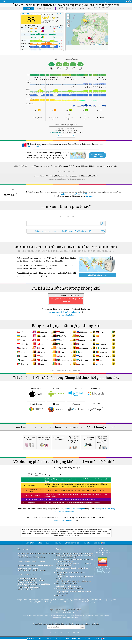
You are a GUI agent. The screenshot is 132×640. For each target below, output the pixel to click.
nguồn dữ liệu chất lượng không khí (29, 579)
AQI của (26, 14)
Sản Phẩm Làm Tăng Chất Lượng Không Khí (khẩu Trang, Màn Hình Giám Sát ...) (34, 585)
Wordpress (76, 404)
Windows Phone (76, 388)
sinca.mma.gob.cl (34, 146)
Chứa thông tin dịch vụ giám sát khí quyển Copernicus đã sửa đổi (74, 577)
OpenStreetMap (98, 44)
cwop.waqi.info (61, 574)
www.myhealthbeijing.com (64, 520)
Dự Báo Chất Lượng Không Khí (27, 582)
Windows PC (96, 388)
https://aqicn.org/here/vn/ (66, 171)
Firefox (56, 404)
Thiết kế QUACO (61, 595)
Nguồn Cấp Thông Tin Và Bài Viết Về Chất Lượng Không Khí (35, 566)
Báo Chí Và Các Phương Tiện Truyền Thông (31, 557)
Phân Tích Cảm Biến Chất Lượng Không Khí (32, 570)
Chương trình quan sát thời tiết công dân (69, 572)
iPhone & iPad (36, 388)
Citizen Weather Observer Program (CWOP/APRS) (65, 609)
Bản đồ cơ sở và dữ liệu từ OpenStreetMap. (69, 588)
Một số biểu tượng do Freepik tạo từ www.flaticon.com (73, 581)
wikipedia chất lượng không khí (72, 509)
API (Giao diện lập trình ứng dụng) (29, 588)
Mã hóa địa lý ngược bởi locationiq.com (68, 586)
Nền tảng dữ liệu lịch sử (25, 589)
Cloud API (96, 403)
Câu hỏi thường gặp (26, 574)
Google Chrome (36, 404)
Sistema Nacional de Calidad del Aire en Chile (65, 611)
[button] (90, 39)
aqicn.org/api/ (89, 196)
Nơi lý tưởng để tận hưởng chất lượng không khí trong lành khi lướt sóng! (73, 592)
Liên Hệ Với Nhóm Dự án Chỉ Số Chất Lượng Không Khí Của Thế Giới (35, 554)
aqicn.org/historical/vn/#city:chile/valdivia (65, 312)
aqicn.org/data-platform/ (66, 315)
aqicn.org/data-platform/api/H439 (74, 194)
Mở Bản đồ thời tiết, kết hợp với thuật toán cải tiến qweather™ (72, 569)
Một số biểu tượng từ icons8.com (66, 583)
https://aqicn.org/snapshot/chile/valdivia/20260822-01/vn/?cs (66, 179)
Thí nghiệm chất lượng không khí (28, 569)
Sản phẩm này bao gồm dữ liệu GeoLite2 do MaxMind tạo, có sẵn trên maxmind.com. (74, 560)
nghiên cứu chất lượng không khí (32, 561)
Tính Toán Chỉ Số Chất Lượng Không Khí (31, 580)
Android (56, 388)
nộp (82, 627)
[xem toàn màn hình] (60, 14)
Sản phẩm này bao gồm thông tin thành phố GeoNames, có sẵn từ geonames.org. (74, 564)
